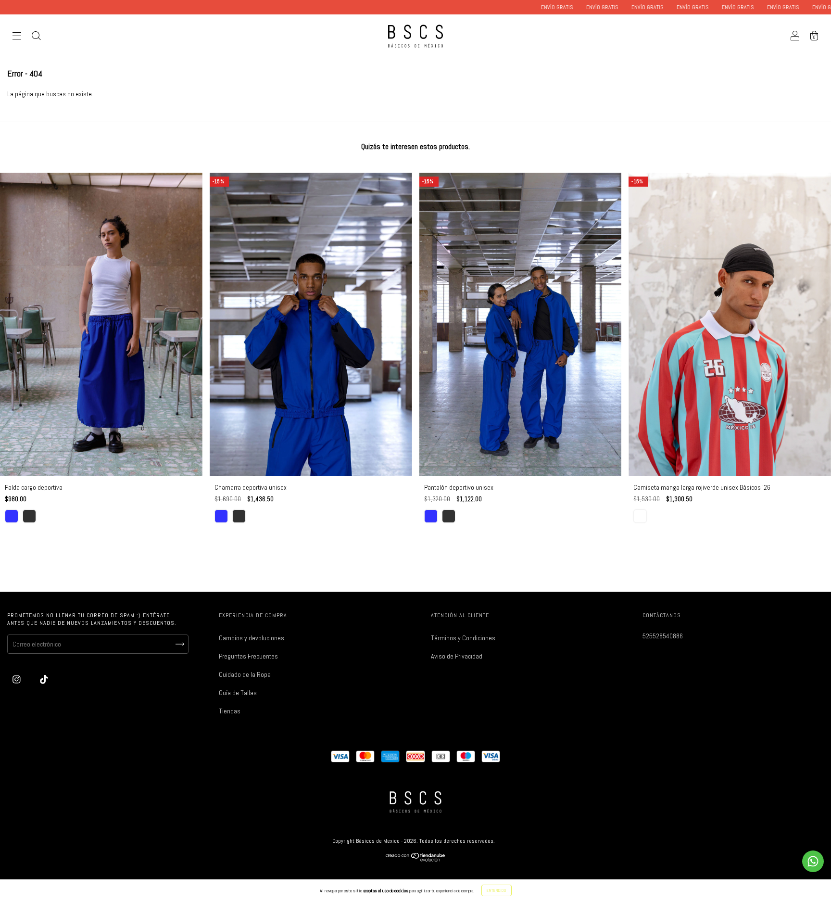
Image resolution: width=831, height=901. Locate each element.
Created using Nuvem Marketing (415, 294)
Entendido (496, 890)
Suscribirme (415, 261)
